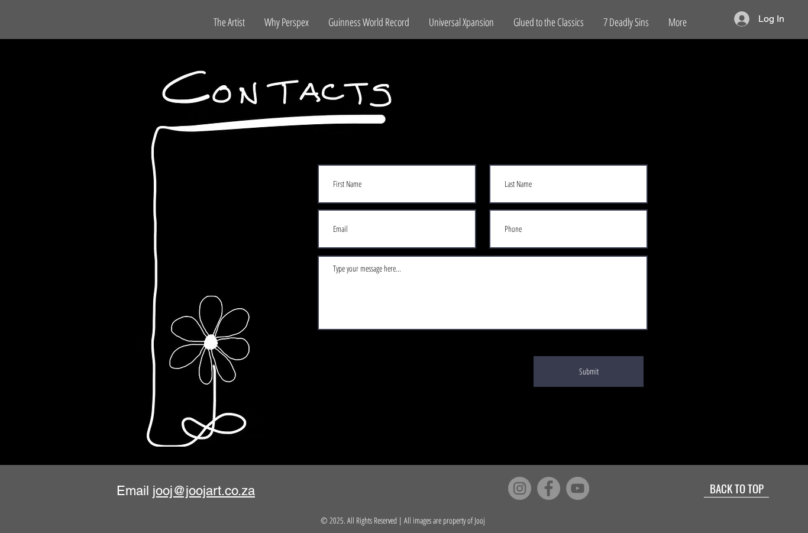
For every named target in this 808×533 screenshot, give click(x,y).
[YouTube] (577, 488)
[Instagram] (519, 488)
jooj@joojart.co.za (204, 490)
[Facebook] (548, 488)
